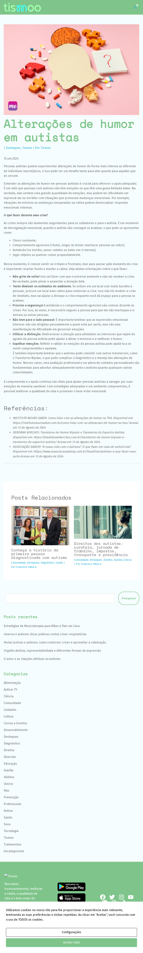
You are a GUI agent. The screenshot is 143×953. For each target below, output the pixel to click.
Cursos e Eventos (15, 723)
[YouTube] (131, 897)
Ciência (9, 696)
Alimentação (12, 683)
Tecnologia (11, 831)
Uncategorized (14, 851)
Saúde (59, 562)
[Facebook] (103, 897)
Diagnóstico (47, 562)
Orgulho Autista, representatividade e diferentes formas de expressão (52, 650)
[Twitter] (112, 897)
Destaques (13, 148)
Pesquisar (129, 598)
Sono (7, 824)
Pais (6, 790)
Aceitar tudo (71, 942)
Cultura (8, 716)
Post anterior (15, 471)
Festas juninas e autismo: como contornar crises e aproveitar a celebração (55, 642)
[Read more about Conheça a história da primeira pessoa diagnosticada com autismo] (40, 525)
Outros (127, 560)
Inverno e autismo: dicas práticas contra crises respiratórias (45, 634)
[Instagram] (121, 897)
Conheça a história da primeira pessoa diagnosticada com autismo (39, 553)
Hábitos (9, 777)
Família (118, 560)
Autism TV (10, 689)
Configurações (71, 932)
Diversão (10, 757)
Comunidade (18, 562)
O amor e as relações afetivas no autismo (32, 659)
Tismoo (27, 148)
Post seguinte (127, 471)
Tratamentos (12, 844)
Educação (10, 763)
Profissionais (12, 804)
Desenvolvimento (16, 730)
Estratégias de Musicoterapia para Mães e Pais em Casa (42, 626)
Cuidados (10, 710)
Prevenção (11, 797)
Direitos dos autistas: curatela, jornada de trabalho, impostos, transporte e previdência (101, 549)
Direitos (108, 560)
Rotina (8, 811)
